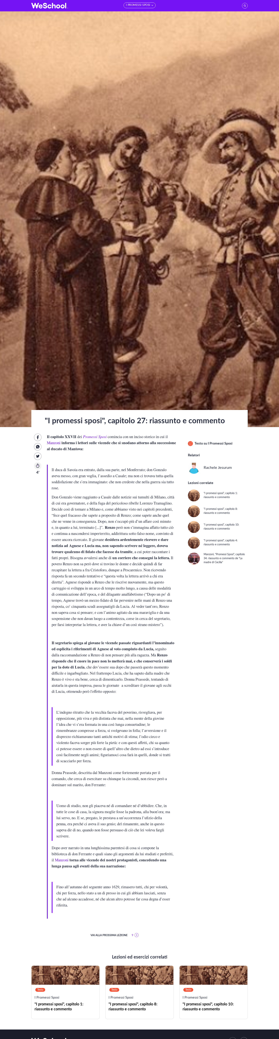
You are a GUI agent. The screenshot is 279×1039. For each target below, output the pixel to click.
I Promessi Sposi (220, 443)
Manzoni (54, 442)
